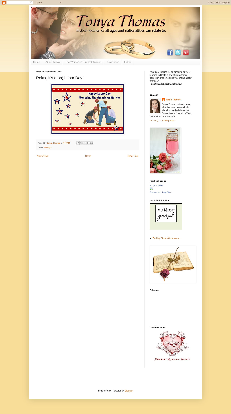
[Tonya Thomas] (151, 189)
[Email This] (78, 143)
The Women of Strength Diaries (83, 61)
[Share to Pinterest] (91, 143)
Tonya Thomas (173, 99)
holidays (48, 147)
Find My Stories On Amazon (166, 238)
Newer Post (42, 156)
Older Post (133, 156)
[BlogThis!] (81, 143)
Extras (127, 61)
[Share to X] (84, 143)
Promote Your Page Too (160, 192)
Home (36, 61)
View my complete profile (162, 120)
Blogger (128, 391)
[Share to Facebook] (88, 143)
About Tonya (52, 61)
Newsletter (113, 61)
